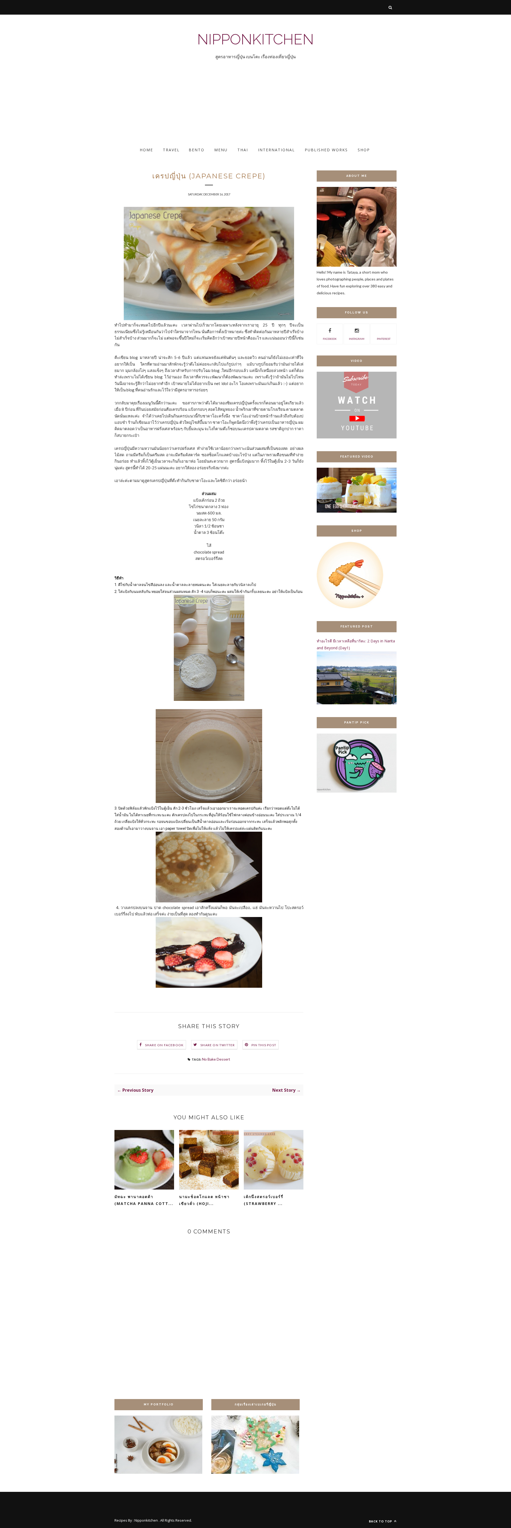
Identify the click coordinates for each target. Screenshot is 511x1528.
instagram (356, 338)
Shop (364, 149)
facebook (330, 338)
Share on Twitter (217, 1045)
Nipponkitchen (255, 39)
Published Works (326, 149)
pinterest (383, 338)
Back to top (381, 1521)
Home (146, 149)
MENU (221, 149)
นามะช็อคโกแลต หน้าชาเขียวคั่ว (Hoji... (204, 1200)
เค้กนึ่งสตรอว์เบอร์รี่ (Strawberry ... (263, 1200)
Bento (196, 149)
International (276, 149)
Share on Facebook (164, 1045)
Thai (242, 149)
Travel (171, 149)
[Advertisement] (159, 108)
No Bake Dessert (216, 1059)
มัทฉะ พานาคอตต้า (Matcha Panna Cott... (143, 1200)
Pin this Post (264, 1045)
